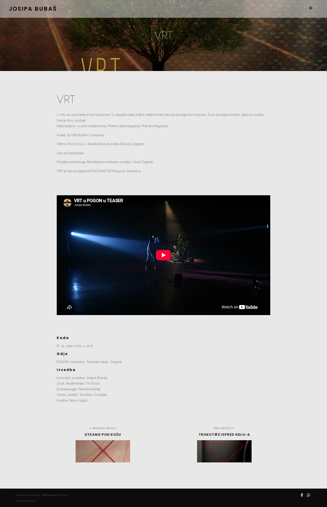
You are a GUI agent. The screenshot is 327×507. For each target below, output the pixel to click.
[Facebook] (302, 495)
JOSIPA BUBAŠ (31, 9)
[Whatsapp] (308, 495)
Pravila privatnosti (26, 500)
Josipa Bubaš (32, 495)
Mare (64, 495)
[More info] (311, 8)
